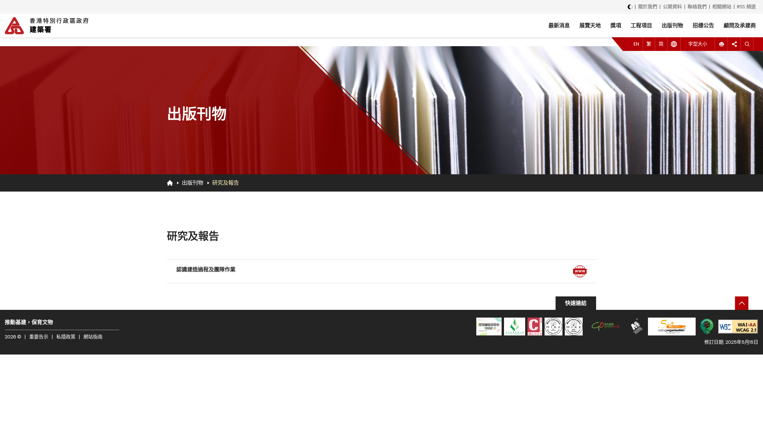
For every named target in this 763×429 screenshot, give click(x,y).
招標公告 (703, 25)
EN (636, 44)
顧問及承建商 (740, 25)
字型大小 (697, 44)
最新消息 (559, 25)
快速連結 (576, 303)
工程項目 (641, 25)
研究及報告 (225, 182)
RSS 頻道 (746, 6)
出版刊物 (672, 25)
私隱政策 (65, 336)
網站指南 (93, 336)
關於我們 (647, 6)
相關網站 (721, 6)
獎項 (615, 25)
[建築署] (47, 25)
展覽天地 (590, 25)
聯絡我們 (697, 6)
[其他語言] (674, 44)
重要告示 (38, 336)
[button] (721, 44)
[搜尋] (747, 44)
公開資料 (672, 6)
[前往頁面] (580, 271)
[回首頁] (170, 183)
